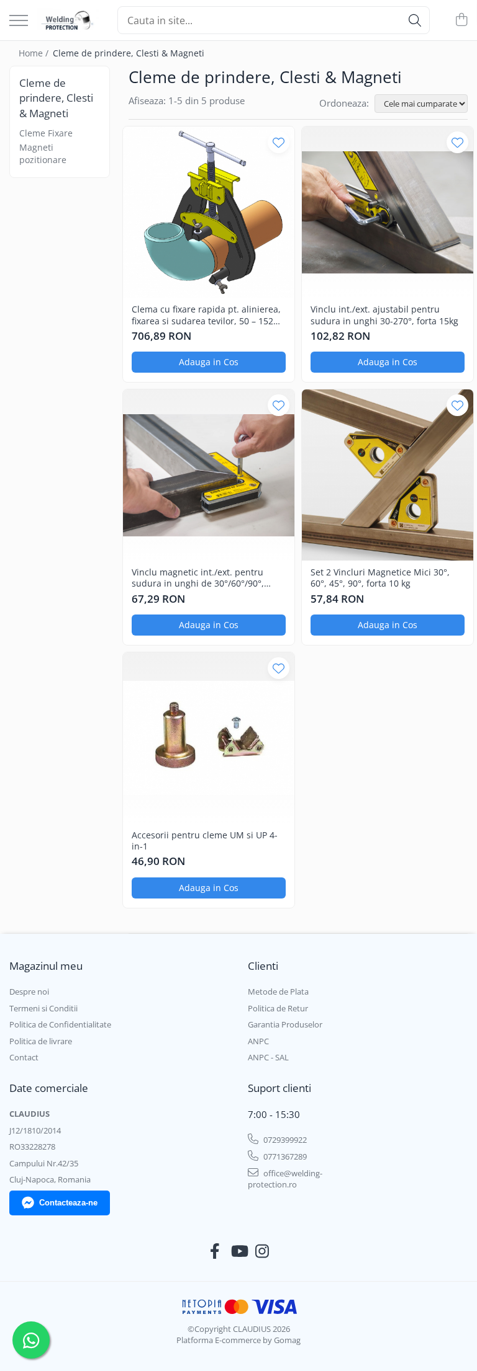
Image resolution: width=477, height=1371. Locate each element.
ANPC (258, 1041)
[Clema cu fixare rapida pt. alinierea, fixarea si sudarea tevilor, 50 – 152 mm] (208, 212)
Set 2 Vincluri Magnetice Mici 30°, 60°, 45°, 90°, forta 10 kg (380, 578)
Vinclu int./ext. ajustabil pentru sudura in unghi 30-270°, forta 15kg (384, 315)
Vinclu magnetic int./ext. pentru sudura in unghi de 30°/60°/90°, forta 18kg (198, 578)
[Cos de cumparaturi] (461, 20)
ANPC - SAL (268, 1057)
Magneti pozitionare (42, 153)
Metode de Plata (278, 991)
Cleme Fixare (46, 133)
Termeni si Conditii (43, 1008)
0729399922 (284, 1139)
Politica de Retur (278, 1008)
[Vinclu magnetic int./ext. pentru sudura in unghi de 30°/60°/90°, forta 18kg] (208, 475)
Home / (35, 53)
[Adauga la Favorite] (278, 142)
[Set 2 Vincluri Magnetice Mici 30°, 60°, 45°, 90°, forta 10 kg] (387, 475)
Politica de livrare (40, 1041)
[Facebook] (215, 1251)
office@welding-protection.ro (285, 1179)
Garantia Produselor (285, 1024)
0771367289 (284, 1156)
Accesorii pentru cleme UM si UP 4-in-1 (205, 841)
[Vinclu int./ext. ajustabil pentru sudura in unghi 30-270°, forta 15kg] (387, 212)
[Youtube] (239, 1251)
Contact (24, 1057)
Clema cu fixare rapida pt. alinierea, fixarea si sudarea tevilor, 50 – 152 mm (206, 315)
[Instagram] (262, 1251)
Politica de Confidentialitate (60, 1024)
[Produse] (18, 21)
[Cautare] (415, 20)
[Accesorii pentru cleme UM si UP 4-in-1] (208, 737)
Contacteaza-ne (68, 1202)
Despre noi (29, 991)
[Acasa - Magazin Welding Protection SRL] (68, 20)
